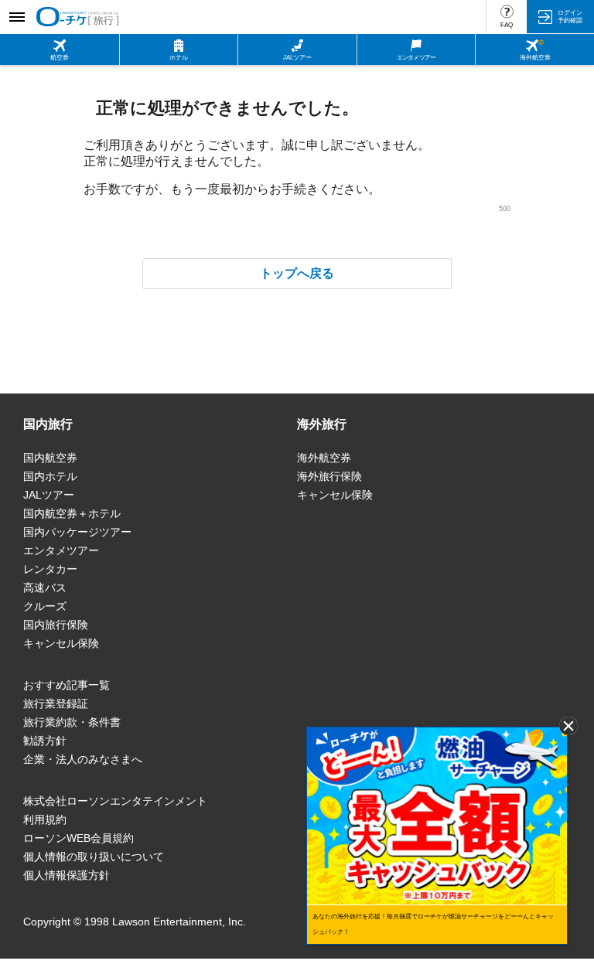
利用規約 (45, 819)
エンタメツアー (61, 550)
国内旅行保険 (55, 624)
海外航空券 (324, 457)
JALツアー (48, 495)
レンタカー (50, 569)
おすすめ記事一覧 (66, 685)
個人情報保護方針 (66, 875)
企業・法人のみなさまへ (82, 759)
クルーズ (45, 606)
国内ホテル (50, 476)
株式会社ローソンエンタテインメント (115, 801)
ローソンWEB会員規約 (78, 838)
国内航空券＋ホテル (72, 513)
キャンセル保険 (61, 643)
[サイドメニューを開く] (16, 16)
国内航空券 (50, 457)
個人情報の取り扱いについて (93, 856)
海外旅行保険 (329, 476)
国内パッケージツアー (77, 532)
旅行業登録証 (55, 703)
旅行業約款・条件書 (72, 722)
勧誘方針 (45, 740)
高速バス (45, 587)
